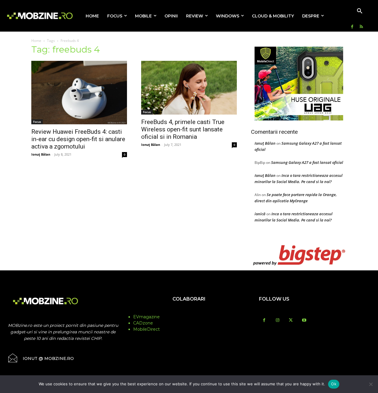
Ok (333, 383)
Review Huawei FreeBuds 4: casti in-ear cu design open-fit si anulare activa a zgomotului (78, 139)
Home (36, 40)
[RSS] (361, 27)
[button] (359, 11)
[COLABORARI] (189, 310)
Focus (37, 122)
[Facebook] (352, 27)
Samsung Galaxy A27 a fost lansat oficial (307, 162)
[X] (291, 320)
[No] (371, 384)
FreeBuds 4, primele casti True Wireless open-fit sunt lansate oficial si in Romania (182, 129)
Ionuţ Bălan (40, 154)
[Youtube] (304, 320)
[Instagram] (277, 320)
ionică (260, 213)
